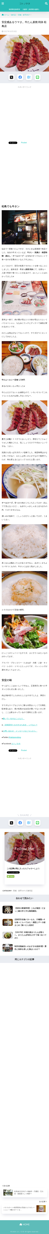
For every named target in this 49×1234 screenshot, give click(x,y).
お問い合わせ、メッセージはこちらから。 (20, 731)
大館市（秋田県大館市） (31, 9)
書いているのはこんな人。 (14, 719)
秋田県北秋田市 (14, 9)
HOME (26, 1224)
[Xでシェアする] (11, 77)
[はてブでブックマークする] (29, 77)
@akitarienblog (15, 737)
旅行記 (29, 891)
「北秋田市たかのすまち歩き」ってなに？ (20, 725)
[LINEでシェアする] (37, 77)
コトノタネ (16, 744)
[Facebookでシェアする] (20, 77)
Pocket (24, 143)
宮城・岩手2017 (19, 891)
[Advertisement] (24, 114)
